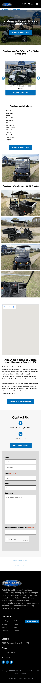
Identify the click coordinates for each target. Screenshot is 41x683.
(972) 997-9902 (8, 652)
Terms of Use (12, 678)
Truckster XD (10, 137)
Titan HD (9, 130)
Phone (7, 483)
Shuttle (8, 123)
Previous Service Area (20, 561)
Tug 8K (8, 140)
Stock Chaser (10, 127)
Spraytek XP (10, 125)
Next (38, 78)
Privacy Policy (22, 678)
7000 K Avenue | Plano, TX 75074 (15, 643)
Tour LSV (9, 135)
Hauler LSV (10, 113)
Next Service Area (20, 566)
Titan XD (9, 132)
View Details (19, 92)
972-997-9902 (20, 438)
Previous (2, 78)
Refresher (9, 120)
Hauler (8, 111)
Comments (9, 493)
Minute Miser (10, 118)
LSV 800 (9, 115)
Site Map (30, 678)
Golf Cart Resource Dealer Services (25, 671)
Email (10, 473)
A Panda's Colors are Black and (19, 527)
